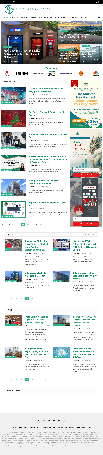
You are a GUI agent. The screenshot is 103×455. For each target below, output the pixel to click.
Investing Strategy (8, 148)
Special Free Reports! (45, 17)
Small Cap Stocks (66, 50)
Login (81, 17)
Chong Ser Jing (35, 140)
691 (45, 380)
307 (18, 224)
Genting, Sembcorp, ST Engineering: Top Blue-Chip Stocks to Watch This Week (79, 36)
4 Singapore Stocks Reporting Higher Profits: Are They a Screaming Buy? (37, 353)
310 (33, 224)
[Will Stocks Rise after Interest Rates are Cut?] (13, 140)
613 (45, 299)
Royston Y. (33, 95)
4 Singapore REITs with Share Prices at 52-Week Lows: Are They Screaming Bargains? (36, 245)
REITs (94, 234)
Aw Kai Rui (34, 208)
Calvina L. (62, 61)
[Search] (99, 17)
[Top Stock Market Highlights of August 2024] (13, 209)
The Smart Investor (65, 40)
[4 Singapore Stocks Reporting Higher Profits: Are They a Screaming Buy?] (13, 352)
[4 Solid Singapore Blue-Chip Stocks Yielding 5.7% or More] (61, 276)
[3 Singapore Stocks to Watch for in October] (13, 276)
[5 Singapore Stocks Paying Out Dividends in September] (13, 187)
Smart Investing (22, 17)
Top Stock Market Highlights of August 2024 (47, 204)
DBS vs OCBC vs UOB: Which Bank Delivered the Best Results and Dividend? (22, 54)
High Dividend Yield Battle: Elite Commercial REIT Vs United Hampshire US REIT (85, 245)
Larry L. (5, 61)
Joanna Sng (34, 165)
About (11, 17)
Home (6, 17)
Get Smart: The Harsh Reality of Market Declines (47, 113)
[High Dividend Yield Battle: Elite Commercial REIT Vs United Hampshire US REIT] (61, 245)
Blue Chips (7, 47)
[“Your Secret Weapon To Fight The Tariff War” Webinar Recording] (13, 320)
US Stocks (33, 17)
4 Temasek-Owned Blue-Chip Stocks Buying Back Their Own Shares (89, 52)
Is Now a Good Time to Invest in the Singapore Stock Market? (46, 90)
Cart (86, 17)
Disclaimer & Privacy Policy (29, 427)
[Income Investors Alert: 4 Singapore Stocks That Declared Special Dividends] (61, 320)
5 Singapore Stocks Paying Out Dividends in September (44, 182)
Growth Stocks (7, 126)
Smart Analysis (7, 170)
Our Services (72, 17)
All (79, 234)
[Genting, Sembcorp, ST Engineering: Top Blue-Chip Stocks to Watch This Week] (80, 32)
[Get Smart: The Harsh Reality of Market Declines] (13, 118)
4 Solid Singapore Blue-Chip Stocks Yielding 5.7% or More (85, 276)
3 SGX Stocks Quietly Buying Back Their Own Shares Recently (68, 55)
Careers (13, 427)
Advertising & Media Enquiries (55, 427)
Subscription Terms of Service (81, 427)
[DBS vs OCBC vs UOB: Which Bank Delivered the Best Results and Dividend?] (29, 42)
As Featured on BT (60, 17)
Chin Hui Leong (35, 118)
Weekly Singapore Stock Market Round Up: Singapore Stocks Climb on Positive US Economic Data (48, 159)
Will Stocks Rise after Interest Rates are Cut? (48, 135)
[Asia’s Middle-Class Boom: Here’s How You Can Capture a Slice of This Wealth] (61, 352)
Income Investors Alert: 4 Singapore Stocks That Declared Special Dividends (85, 321)
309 (28, 224)
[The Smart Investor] (36, 9)
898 (41, 224)
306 (13, 224)
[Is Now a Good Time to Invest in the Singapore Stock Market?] (13, 95)
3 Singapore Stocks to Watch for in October (35, 274)
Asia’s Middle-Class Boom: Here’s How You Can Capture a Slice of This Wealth (83, 353)
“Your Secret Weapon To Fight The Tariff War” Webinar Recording (36, 320)
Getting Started (7, 102)
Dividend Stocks (7, 194)
